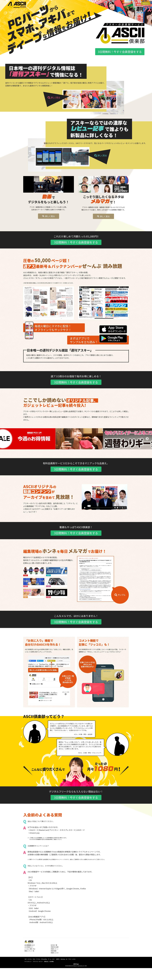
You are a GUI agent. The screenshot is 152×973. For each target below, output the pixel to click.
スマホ (73, 959)
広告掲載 (51, 961)
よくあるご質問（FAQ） (30, 948)
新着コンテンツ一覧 (29, 950)
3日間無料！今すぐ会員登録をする (120, 52)
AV (66, 959)
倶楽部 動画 (53, 950)
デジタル (38, 959)
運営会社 (46, 961)
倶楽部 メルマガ (54, 952)
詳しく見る (50, 216)
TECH (34, 959)
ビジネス (30, 959)
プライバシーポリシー (38, 961)
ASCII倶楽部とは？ (29, 947)
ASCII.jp (76, 964)
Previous (5, 439)
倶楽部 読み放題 (54, 947)
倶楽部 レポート (54, 948)
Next (147, 439)
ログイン (145, 3)
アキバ (69, 959)
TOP (26, 959)
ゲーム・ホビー (51, 959)
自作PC (58, 959)
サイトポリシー (28, 961)
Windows (63, 959)
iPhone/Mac (44, 959)
